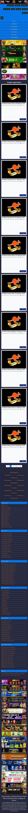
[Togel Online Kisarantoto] (14, 65)
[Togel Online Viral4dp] (14, 77)
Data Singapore (6, 590)
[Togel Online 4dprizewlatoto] (14, 728)
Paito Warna (14, 32)
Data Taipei (5, 606)
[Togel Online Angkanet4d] (14, 774)
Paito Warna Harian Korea (8, 659)
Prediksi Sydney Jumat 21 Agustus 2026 (13, 407)
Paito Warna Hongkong (7, 535)
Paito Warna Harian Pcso (8, 657)
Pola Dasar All (21, 485)
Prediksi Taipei (6, 523)
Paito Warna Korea (6, 545)
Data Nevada (5, 608)
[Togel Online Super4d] (14, 54)
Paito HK (12, 9)
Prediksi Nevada (6, 525)
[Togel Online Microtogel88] (14, 682)
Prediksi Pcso (5, 517)
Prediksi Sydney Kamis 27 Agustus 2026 (13, 179)
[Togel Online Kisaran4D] (14, 60)
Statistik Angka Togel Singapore (9, 564)
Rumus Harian (21, 475)
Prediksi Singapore (7, 507)
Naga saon (12, 673)
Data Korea (5, 602)
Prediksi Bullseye (6, 515)
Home (14, 21)
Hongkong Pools (17, 675)
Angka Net (8, 802)
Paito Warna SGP (13, 803)
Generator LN (8, 475)
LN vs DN (14, 493)
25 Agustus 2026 (6, 219)
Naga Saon (23, 802)
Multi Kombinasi (21, 490)
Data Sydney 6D (6, 612)
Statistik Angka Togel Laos (8, 577)
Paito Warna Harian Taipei (8, 663)
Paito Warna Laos (6, 547)
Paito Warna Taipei (6, 549)
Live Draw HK (14, 24)
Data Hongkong (6, 592)
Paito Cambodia (6, 9)
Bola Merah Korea (6, 632)
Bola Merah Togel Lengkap (8, 640)
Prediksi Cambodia (6, 513)
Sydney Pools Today (8, 675)
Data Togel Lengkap (7, 614)
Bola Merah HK (6, 622)
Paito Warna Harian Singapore (9, 647)
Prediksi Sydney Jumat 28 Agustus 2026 (13, 141)
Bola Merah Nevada (7, 638)
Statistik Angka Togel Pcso (8, 574)
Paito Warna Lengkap (7, 557)
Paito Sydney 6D (10, 5)
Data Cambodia (24, 5)
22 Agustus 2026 (6, 333)
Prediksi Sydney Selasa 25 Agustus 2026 (13, 255)
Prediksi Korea (6, 519)
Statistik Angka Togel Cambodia (9, 570)
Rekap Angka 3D (21, 480)
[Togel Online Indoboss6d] (14, 688)
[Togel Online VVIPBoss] (14, 42)
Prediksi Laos (5, 521)
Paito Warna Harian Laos (8, 661)
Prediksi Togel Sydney (14, 82)
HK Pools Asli (15, 811)
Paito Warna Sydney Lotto (14, 808)
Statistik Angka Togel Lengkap (9, 584)
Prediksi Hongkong (7, 509)
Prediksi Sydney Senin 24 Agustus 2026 (13, 293)
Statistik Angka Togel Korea (8, 576)
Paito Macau (25, 13)
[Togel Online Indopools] (14, 780)
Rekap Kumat (14, 477)
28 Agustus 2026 (6, 105)
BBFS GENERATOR (14, 472)
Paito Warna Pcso (6, 543)
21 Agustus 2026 (6, 371)
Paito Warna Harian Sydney (8, 651)
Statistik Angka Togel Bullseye (9, 572)
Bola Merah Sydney (7, 624)
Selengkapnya (22, 119)
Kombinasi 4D (8, 495)
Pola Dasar (15, 488)
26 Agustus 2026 (6, 181)
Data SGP (22, 803)
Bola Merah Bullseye (7, 628)
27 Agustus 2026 (6, 143)
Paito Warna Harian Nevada (8, 665)
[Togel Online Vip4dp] (14, 751)
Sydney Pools (17, 806)
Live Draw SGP (14, 26)
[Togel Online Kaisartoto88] (14, 734)
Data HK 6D (5, 610)
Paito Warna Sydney (7, 537)
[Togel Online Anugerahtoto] (14, 762)
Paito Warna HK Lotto (14, 809)
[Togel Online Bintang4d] (14, 716)
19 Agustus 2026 (6, 447)
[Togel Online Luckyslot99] (14, 745)
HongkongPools (5, 808)
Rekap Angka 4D (8, 485)
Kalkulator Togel (14, 498)
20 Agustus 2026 (6, 409)
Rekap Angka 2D (14, 483)
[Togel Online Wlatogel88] (14, 722)
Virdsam (3, 673)
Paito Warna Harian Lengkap (8, 667)
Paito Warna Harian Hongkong (9, 649)
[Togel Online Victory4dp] (14, 693)
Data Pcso (5, 600)
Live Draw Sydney (14, 29)
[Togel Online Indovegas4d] (14, 791)
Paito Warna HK (4, 505)
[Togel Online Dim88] (14, 48)
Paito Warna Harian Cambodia (9, 653)
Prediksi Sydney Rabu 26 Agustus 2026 (13, 217)
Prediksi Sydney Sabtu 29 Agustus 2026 (13, 103)
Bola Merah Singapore (7, 620)
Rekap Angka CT (8, 480)
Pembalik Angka (8, 490)
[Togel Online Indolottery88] (14, 768)
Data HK (18, 803)
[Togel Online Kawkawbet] (14, 699)
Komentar (23, 105)
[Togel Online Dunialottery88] (14, 757)
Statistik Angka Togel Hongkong (9, 566)
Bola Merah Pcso (6, 630)
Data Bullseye (5, 598)
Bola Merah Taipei (6, 636)
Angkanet (12, 806)
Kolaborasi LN (21, 495)
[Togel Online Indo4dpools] (14, 739)
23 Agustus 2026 (6, 295)
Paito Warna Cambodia (7, 539)
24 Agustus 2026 (6, 257)
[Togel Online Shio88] (14, 785)
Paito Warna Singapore (7, 533)
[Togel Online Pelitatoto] (14, 71)
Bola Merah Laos (6, 634)
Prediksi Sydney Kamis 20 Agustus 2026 (13, 445)
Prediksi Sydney (6, 511)
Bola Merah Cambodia (7, 626)
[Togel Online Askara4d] (14, 711)
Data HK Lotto (6, 809)
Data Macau (17, 5)
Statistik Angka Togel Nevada (9, 581)
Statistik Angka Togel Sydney (9, 568)
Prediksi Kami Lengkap (7, 527)
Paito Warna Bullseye (7, 541)
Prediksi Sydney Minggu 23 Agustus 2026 (14, 331)
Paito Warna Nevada (7, 551)
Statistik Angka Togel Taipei (8, 580)
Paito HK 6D (18, 9)
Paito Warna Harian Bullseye (8, 655)
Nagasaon (7, 673)
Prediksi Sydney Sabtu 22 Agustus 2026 (13, 369)
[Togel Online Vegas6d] (14, 705)
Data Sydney (24, 9)
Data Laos (5, 604)
